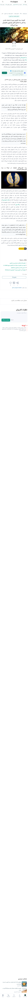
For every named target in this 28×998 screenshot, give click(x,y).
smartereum (21, 248)
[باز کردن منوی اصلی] (25, 1)
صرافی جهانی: (9, 4)
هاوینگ (14, 277)
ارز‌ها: (26, 4)
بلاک (26, 60)
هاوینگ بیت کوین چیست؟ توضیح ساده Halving (15, 270)
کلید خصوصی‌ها (5, 200)
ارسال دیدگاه (6, 320)
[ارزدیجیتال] (14, 1)
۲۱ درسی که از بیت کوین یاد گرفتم (18, 268)
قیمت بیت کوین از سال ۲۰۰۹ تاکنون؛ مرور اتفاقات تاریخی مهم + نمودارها (14, 265)
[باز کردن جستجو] (2, 1)
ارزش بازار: (2, 4)
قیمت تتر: (20, 4)
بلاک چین (17, 204)
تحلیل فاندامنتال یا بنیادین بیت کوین (18, 263)
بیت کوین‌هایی (23, 57)
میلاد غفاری (14, 46)
